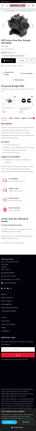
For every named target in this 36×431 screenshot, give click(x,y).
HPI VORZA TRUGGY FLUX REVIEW (12, 243)
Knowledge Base (6, 304)
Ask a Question (28, 73)
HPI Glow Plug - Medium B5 (8, 108)
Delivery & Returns (7, 297)
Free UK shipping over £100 (27, 1)
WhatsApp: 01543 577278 (11, 279)
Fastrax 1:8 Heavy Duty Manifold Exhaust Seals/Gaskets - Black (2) (26, 108)
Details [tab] (11, 118)
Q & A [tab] (31, 118)
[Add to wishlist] (31, 60)
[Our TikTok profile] (11, 288)
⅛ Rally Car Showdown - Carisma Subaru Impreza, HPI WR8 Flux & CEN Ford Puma (16, 230)
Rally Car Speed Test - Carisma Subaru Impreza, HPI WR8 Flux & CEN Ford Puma (16, 237)
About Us (4, 294)
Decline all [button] (26, 422)
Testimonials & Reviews (8, 311)
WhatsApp (6, 1)
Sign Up (18, 355)
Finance (3, 327)
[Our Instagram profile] (5, 288)
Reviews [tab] (17, 118)
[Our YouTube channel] (8, 288)
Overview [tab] (4, 118)
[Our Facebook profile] (2, 288)
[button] (2, 6)
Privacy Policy (5, 321)
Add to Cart (9, 61)
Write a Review (19, 80)
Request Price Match (9, 73)
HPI (7, 46)
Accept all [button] (9, 422)
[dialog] (18, 419)
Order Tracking (6, 301)
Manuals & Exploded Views (9, 307)
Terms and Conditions (8, 324)
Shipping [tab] (24, 118)
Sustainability (5, 331)
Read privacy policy (27, 418)
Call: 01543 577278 (9, 276)
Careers (3, 317)
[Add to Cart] (14, 96)
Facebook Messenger (10, 283)
